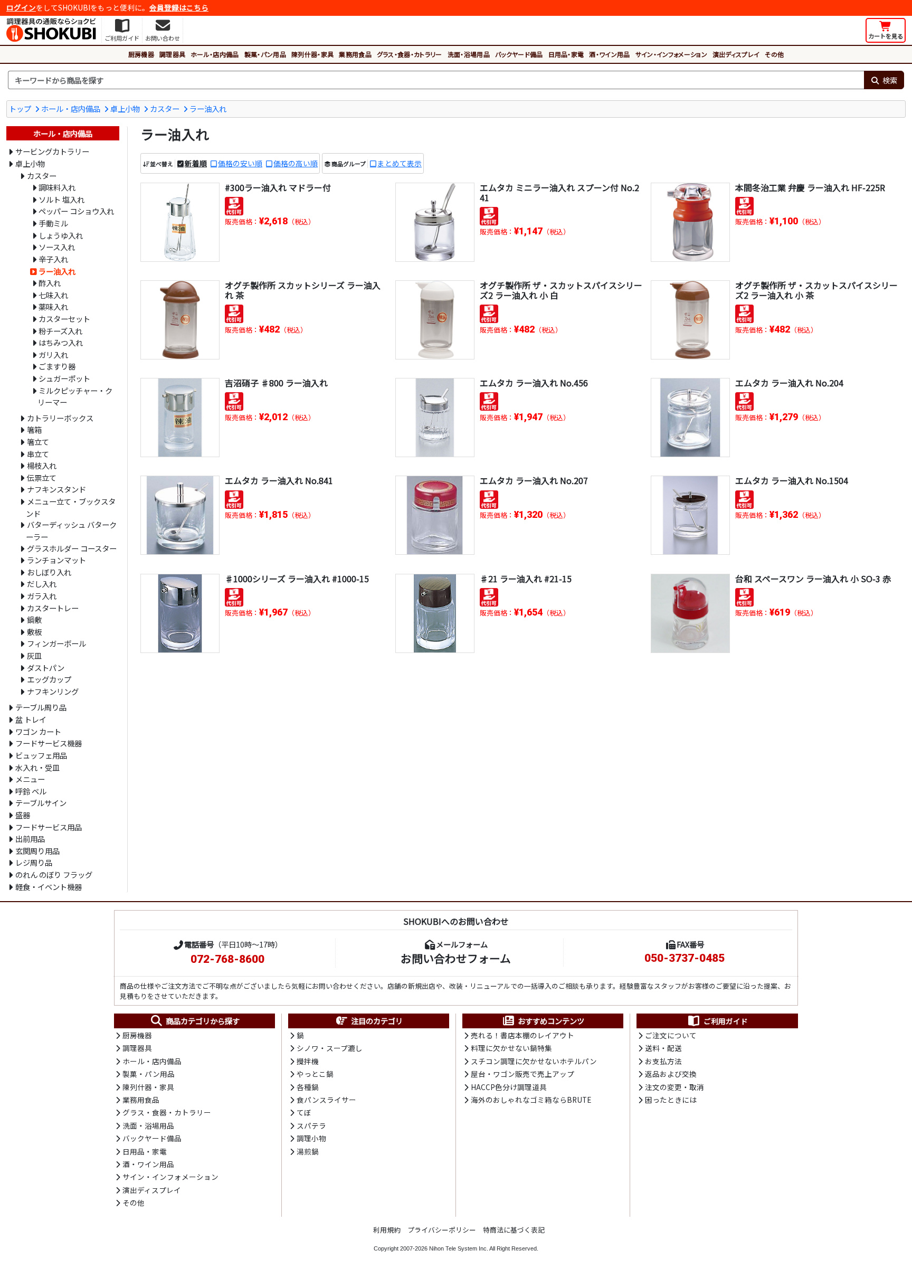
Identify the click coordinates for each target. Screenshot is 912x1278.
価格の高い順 (295, 163)
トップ (20, 108)
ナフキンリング (53, 691)
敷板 (34, 631)
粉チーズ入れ (60, 330)
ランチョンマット (56, 559)
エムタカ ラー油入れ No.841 (279, 480)
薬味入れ (53, 306)
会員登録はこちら (178, 7)
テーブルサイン (40, 802)
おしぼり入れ (49, 572)
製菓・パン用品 (265, 54)
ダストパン (45, 667)
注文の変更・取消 (674, 1087)
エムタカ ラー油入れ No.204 (789, 382)
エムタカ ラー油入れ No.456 (534, 382)
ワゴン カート (38, 731)
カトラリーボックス (60, 417)
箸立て (38, 441)
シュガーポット (64, 378)
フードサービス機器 (48, 743)
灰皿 (34, 655)
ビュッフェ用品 (41, 755)
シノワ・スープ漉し (330, 1048)
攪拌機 (308, 1061)
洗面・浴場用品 (469, 54)
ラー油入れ (207, 108)
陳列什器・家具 (312, 54)
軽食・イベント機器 (48, 886)
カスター (164, 108)
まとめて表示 (399, 163)
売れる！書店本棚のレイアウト (522, 1035)
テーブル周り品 (40, 707)
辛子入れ (53, 258)
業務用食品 (355, 54)
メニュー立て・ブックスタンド (71, 507)
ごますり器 (57, 366)
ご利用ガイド (726, 1021)
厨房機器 (141, 54)
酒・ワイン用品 (609, 54)
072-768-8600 (227, 959)
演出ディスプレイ (736, 54)
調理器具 (172, 54)
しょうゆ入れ (61, 235)
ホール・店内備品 (215, 54)
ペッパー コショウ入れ (76, 210)
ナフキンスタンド (56, 489)
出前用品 (30, 838)
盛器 (22, 814)
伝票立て (41, 477)
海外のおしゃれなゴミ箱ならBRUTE (531, 1099)
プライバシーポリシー (441, 1230)
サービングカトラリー (52, 151)
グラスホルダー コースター (72, 548)
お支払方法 (663, 1061)
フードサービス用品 (48, 826)
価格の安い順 (240, 163)
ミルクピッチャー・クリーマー (74, 396)
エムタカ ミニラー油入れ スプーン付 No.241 (559, 192)
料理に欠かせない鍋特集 (511, 1048)
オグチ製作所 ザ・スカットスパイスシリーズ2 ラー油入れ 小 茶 (816, 290)
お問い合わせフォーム (456, 958)
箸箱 (34, 429)
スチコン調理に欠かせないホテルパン (534, 1061)
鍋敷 (34, 619)
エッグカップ (49, 679)
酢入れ (50, 282)
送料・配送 (663, 1048)
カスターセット (64, 318)
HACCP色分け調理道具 (509, 1087)
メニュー (30, 778)
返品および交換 (671, 1073)
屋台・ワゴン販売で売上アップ (522, 1073)
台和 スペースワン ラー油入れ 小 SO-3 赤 (813, 578)
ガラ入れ (41, 595)
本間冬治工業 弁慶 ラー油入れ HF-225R (810, 187)
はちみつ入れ (61, 342)
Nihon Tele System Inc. (458, 1248)
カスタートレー (53, 607)
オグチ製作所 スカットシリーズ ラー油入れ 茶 (303, 290)
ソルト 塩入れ (61, 199)
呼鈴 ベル (30, 791)
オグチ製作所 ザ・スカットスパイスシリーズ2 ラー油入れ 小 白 (561, 290)
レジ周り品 (33, 862)
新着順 (196, 163)
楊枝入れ (41, 465)
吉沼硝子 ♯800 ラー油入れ (276, 382)
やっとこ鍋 (315, 1073)
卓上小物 (125, 108)
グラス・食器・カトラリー (409, 54)
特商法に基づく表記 (514, 1230)
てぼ (304, 1112)
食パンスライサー (326, 1099)
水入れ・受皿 (37, 767)
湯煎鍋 (308, 1151)
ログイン (21, 7)
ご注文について (671, 1035)
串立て (38, 453)
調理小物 (311, 1138)
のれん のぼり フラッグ (53, 874)
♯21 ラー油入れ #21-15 (526, 578)
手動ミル (53, 223)
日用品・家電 (566, 54)
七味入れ (53, 294)
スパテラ (311, 1125)
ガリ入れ (53, 354)
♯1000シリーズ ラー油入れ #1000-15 (297, 578)
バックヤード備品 (519, 54)
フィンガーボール (56, 643)
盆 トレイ (30, 719)
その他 (774, 54)
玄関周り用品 (37, 850)
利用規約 (387, 1230)
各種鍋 (308, 1087)
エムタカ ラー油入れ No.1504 (791, 480)
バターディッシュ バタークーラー (71, 530)
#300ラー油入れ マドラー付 (278, 187)
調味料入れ (57, 187)
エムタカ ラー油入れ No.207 (534, 480)
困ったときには (671, 1099)
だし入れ (41, 583)
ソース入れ (57, 246)
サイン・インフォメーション (671, 54)
